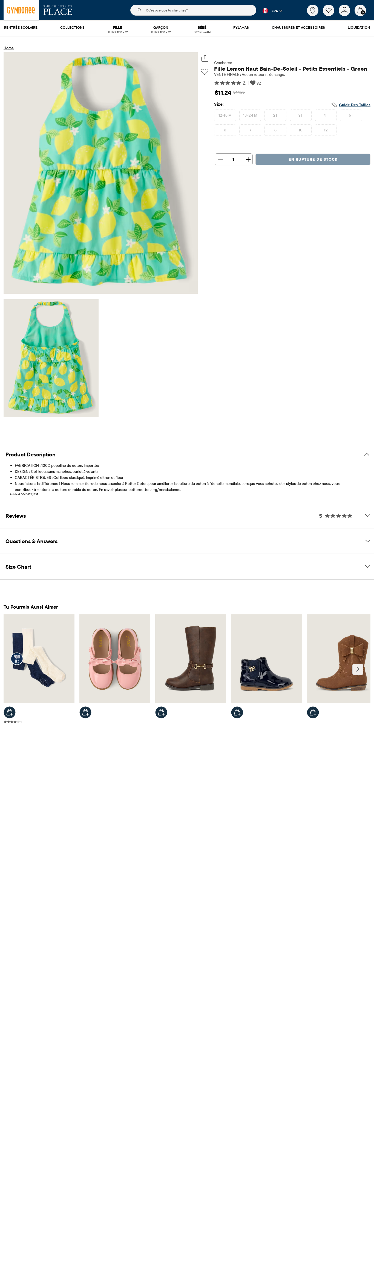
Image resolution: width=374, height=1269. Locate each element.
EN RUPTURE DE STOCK (313, 159)
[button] (269, 10)
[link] (312, 10)
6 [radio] (225, 130)
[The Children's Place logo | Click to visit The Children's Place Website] (58, 10)
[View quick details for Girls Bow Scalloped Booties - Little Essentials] (237, 712)
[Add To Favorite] (204, 71)
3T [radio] (300, 115)
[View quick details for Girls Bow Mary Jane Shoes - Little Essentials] (85, 712)
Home (9, 47)
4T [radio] (326, 115)
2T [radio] (275, 115)
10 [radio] (301, 130)
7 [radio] (250, 130)
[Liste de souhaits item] (331, 14)
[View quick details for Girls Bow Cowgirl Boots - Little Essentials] (313, 712)
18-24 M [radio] (250, 115)
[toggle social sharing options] (204, 58)
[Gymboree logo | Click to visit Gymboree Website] (21, 10)
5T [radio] (351, 115)
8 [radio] (275, 130)
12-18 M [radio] (225, 115)
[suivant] (357, 669)
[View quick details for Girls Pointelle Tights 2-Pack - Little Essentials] (10, 712)
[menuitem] (21, 28)
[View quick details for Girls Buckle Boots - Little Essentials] (161, 712)
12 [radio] (326, 130)
